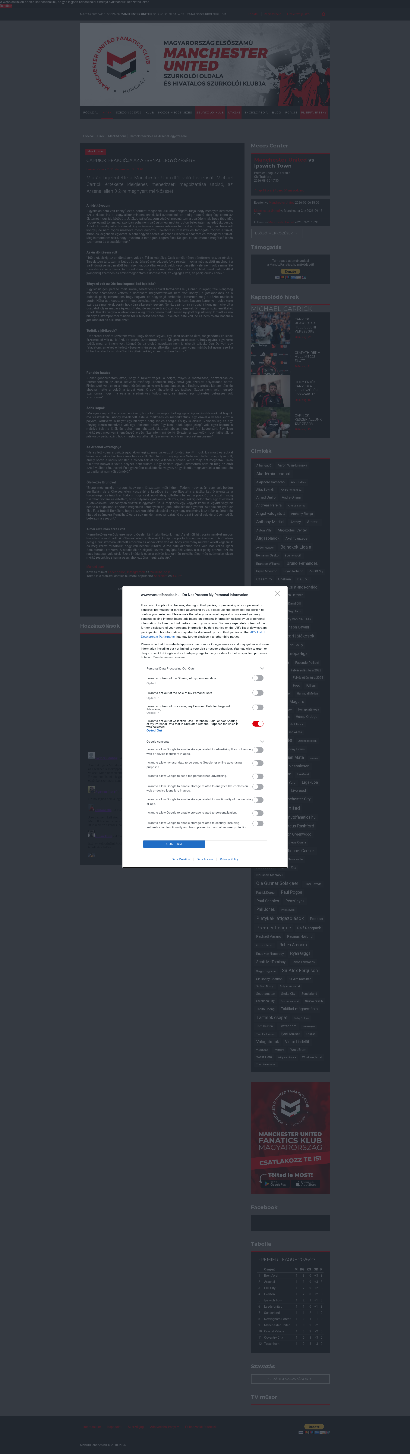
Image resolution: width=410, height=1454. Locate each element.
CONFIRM (174, 844)
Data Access (205, 859)
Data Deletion (181, 859)
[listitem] (205, 668)
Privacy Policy (229, 859)
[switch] (258, 678)
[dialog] (205, 727)
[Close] (279, 595)
